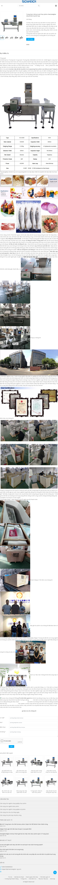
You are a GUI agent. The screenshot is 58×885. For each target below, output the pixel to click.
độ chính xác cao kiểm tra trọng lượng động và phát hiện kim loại (21, 771)
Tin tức (10, 877)
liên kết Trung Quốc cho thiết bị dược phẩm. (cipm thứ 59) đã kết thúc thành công (24, 824)
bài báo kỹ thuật (19, 877)
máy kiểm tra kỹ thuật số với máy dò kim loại (51, 771)
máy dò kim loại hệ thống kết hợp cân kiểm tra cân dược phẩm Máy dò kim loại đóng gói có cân (51, 791)
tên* (1, 722)
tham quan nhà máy (32, 877)
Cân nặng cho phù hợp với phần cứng (10, 815)
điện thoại (2, 727)
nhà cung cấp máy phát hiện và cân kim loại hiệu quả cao (21, 791)
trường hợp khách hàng (11, 879)
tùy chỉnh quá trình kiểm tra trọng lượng (11, 849)
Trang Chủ (24, 879)
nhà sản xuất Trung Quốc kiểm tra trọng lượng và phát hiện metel (36, 771)
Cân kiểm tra (32, 879)
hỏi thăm (30, 39)
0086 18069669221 (7, 867)
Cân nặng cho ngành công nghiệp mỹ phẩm (12, 809)
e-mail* (2, 718)
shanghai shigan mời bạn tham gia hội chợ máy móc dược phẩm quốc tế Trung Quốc (24, 834)
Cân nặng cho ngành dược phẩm (9, 806)
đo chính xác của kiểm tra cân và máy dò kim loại (7, 791)
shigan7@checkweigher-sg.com (11, 869)
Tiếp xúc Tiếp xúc (43, 879)
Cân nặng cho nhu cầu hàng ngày (9, 812)
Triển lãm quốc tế (45, 877)
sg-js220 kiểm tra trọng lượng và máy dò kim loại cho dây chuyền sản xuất (6, 771)
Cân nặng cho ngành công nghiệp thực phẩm (13, 803)
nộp (11, 746)
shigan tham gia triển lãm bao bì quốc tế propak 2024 (15, 829)
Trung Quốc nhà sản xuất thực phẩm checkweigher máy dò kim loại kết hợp (36, 791)
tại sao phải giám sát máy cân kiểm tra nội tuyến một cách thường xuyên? (21, 845)
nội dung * (3, 732)
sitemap (52, 879)
